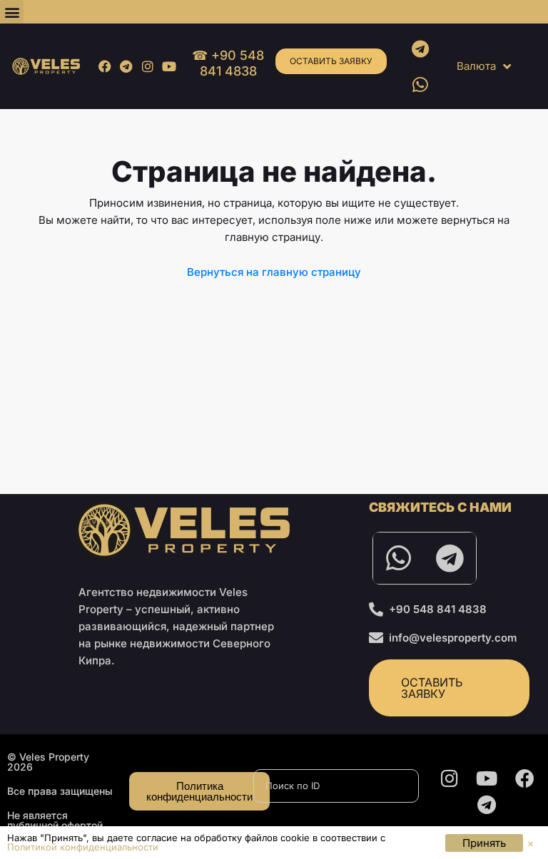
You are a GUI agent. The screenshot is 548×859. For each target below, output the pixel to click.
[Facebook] (104, 66)
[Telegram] (126, 66)
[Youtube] (169, 66)
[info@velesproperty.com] (376, 638)
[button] (12, 12)
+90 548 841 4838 (438, 609)
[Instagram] (147, 66)
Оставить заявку (331, 61)
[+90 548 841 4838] (376, 609)
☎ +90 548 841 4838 (228, 63)
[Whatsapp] (420, 84)
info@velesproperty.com (453, 637)
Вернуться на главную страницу (274, 272)
